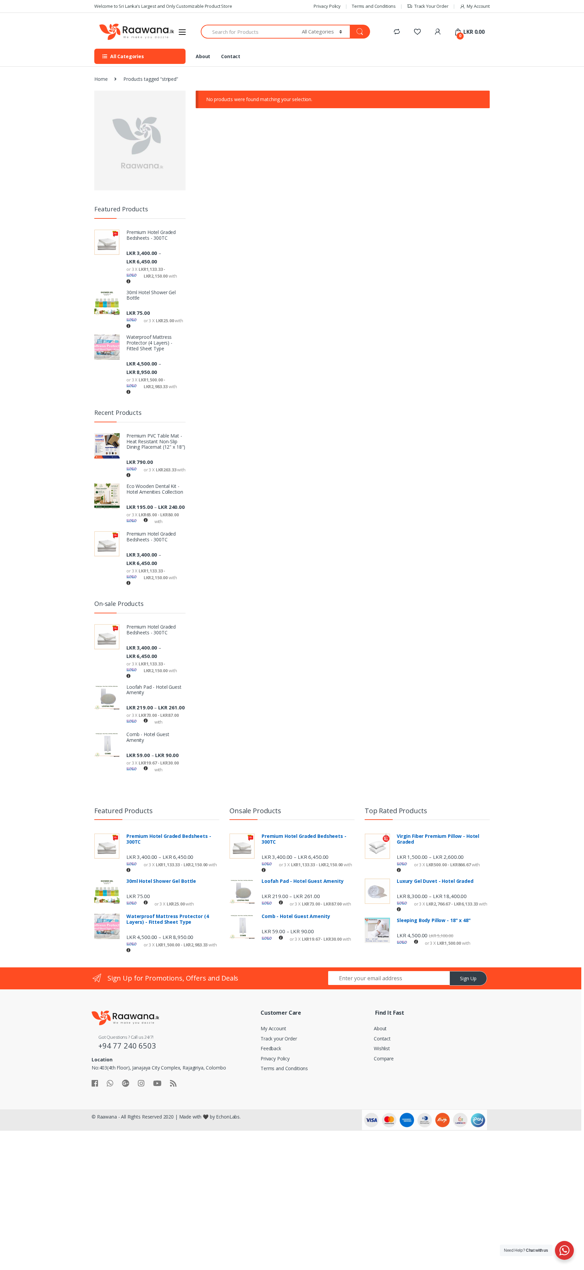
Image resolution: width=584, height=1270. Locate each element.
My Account (478, 6)
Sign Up (468, 978)
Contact (230, 56)
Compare (384, 1058)
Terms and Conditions (374, 6)
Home (100, 79)
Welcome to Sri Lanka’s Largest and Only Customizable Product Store (163, 6)
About (203, 56)
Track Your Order (431, 6)
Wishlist (382, 1048)
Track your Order (279, 1038)
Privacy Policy (327, 6)
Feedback (271, 1048)
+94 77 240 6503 (127, 1045)
